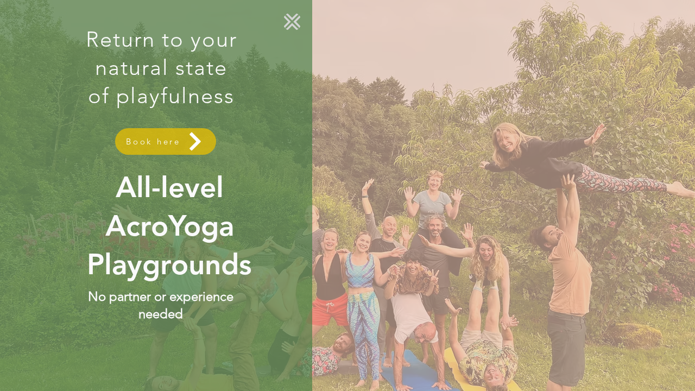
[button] (292, 22)
